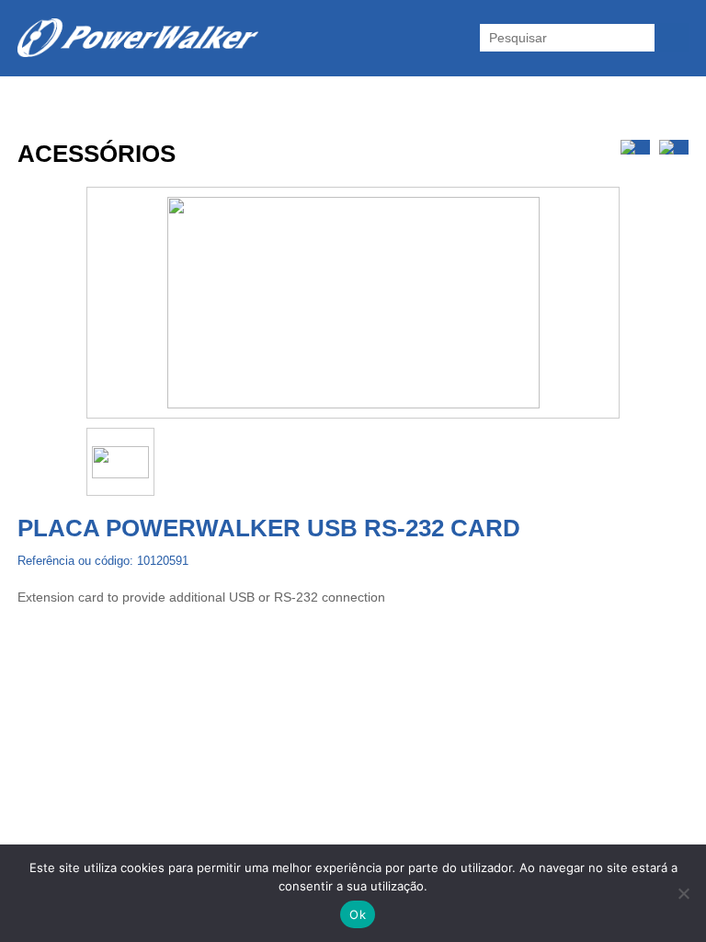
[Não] (683, 893)
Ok (357, 914)
